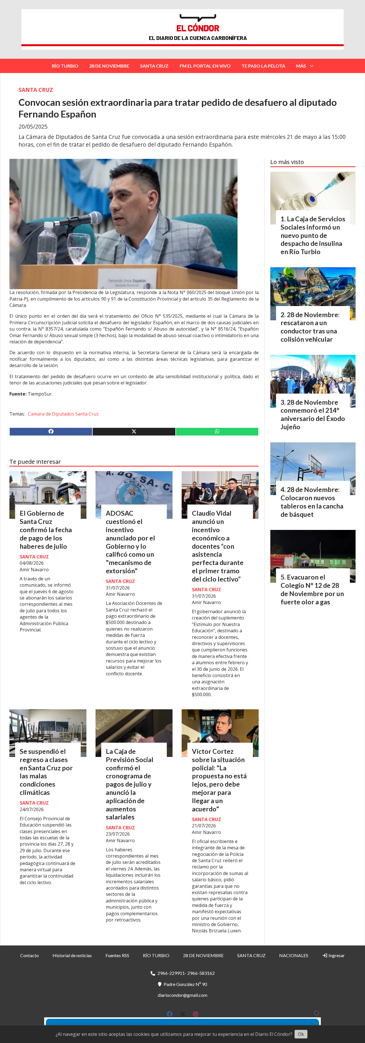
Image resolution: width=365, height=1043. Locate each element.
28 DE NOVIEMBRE (109, 65)
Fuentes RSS (117, 955)
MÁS (301, 65)
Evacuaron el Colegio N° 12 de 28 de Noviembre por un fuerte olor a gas (312, 589)
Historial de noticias (72, 955)
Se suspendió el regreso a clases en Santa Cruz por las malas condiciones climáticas (46, 771)
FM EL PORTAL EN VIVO (205, 65)
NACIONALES (293, 955)
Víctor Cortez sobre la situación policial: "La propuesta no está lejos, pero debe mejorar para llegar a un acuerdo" (219, 780)
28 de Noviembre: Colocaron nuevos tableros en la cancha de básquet (312, 501)
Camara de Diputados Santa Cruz (63, 414)
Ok (301, 1034)
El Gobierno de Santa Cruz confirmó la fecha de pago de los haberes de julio (46, 529)
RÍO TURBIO (65, 65)
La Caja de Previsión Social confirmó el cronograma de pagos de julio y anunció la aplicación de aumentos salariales (129, 784)
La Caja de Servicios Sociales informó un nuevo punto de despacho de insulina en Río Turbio (313, 235)
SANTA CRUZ (154, 65)
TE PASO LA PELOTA (263, 65)
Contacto (29, 955)
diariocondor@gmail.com (182, 995)
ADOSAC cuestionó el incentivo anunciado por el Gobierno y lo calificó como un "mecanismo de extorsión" (130, 542)
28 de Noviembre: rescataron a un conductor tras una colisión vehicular (310, 327)
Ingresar (336, 955)
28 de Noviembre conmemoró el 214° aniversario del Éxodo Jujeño (313, 414)
